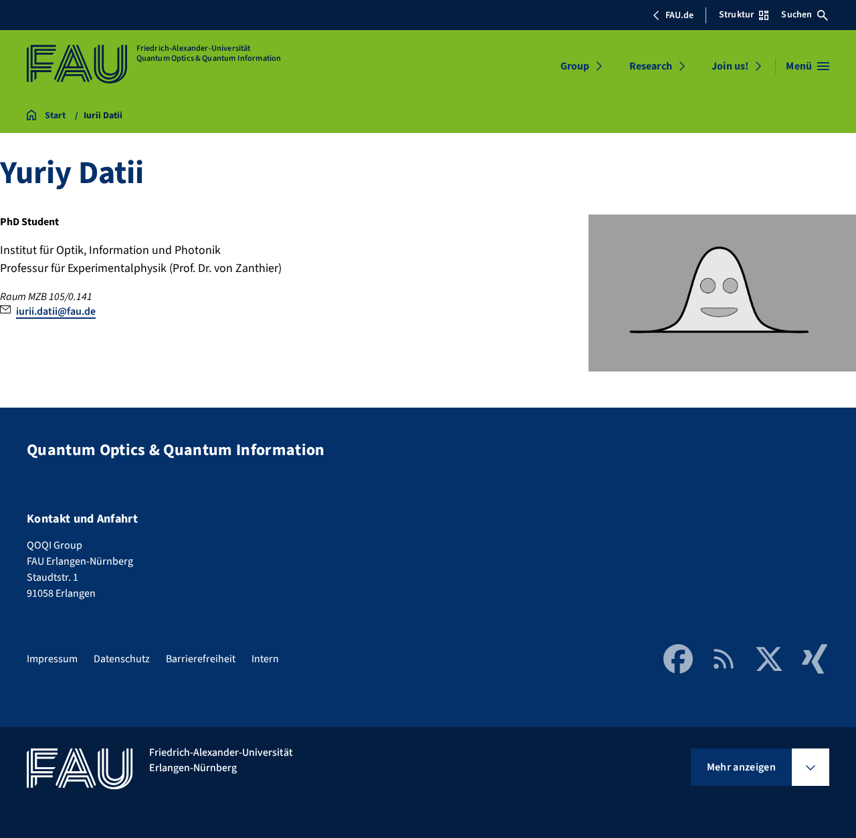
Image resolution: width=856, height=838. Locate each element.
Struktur (736, 14)
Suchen (796, 14)
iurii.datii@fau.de (56, 311)
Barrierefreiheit (200, 659)
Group (574, 66)
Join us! (730, 66)
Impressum (52, 659)
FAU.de (679, 15)
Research (650, 66)
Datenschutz (122, 659)
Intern (265, 659)
